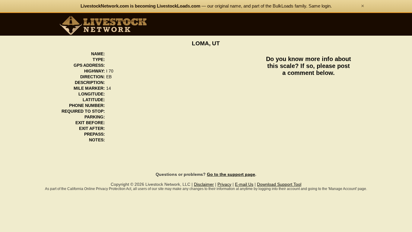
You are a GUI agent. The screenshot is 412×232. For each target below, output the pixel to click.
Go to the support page (231, 174)
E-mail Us (244, 184)
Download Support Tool (279, 184)
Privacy (224, 184)
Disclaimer (204, 184)
